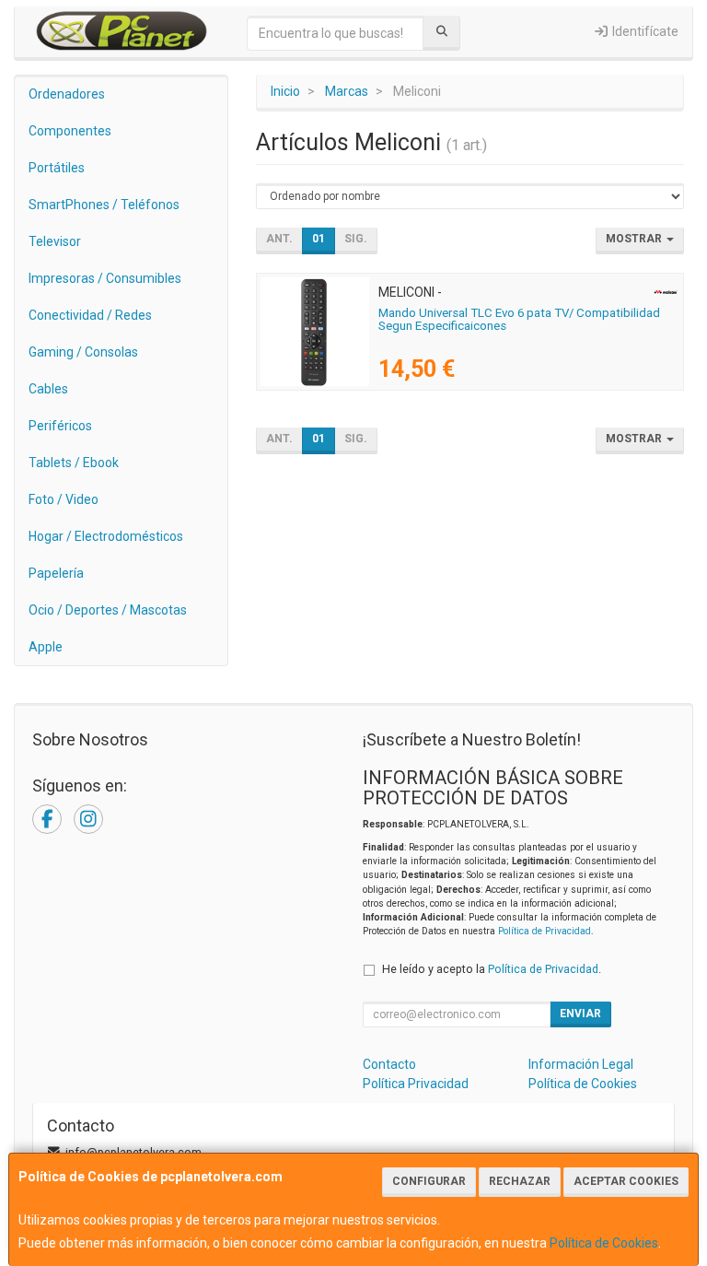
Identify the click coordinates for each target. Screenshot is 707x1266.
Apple (46, 646)
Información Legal (580, 1064)
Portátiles (57, 167)
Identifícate (643, 31)
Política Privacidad (416, 1083)
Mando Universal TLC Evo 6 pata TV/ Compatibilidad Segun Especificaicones (519, 320)
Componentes (70, 130)
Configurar (429, 1181)
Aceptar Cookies (626, 1181)
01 (318, 238)
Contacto (389, 1064)
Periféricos (60, 425)
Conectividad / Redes (90, 315)
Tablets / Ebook (74, 462)
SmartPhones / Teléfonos (104, 204)
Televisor (55, 241)
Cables (48, 388)
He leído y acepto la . (491, 969)
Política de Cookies (604, 1243)
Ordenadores (67, 94)
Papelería (56, 573)
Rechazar (520, 1181)
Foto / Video (64, 499)
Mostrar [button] (635, 238)
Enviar (580, 1013)
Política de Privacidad (544, 931)
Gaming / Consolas (83, 352)
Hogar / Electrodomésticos (106, 536)
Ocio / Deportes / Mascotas (108, 610)
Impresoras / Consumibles (105, 278)
